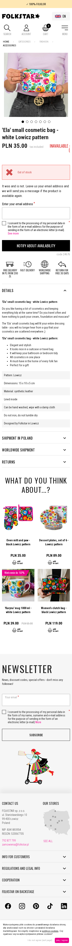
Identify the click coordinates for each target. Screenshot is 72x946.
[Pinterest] (36, 908)
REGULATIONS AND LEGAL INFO (21, 868)
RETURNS (8, 461)
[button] (7, 30)
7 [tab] (49, 122)
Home (6, 42)
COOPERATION (11, 880)
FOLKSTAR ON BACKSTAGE (18, 892)
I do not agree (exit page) (40, 940)
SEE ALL (48, 841)
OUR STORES (51, 803)
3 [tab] (31, 122)
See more (13, 233)
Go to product (18, 535)
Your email (11, 697)
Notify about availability (36, 245)
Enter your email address (17, 204)
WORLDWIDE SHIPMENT (18, 449)
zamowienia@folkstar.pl (15, 844)
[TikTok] (50, 908)
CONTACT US (10, 803)
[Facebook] (8, 908)
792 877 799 (9, 840)
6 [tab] (45, 122)
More (38, 722)
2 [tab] (27, 122)
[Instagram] (22, 908)
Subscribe (36, 735)
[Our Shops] (57, 834)
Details (8, 290)
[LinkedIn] (64, 908)
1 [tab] (23, 122)
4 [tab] (36, 122)
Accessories (9, 45)
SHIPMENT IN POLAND (17, 438)
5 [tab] (40, 122)
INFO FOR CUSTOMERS (16, 857)
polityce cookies (50, 931)
